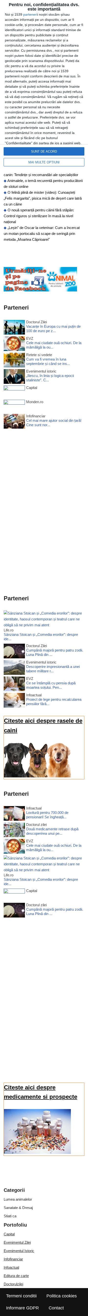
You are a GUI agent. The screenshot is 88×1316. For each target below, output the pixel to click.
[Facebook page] (40, 290)
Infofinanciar (13, 1259)
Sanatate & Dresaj (18, 1208)
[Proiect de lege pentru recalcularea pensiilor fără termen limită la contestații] (14, 701)
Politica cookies (61, 1295)
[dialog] (44, 85)
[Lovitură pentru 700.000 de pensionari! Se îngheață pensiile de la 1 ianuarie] (14, 814)
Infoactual (11, 1267)
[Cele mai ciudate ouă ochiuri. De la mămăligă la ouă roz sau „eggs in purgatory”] (14, 344)
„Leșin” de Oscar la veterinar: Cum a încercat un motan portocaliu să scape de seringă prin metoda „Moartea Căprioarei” (42, 233)
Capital (9, 1234)
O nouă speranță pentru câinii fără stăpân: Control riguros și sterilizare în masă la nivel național (39, 216)
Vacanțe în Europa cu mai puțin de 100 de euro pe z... (53, 328)
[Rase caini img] (37, 776)
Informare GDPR (22, 1307)
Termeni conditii (21, 1295)
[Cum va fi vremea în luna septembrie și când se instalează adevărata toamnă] (14, 361)
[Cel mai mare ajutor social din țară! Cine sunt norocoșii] (14, 422)
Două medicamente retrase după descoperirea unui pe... (52, 831)
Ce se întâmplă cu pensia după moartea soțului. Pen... (51, 685)
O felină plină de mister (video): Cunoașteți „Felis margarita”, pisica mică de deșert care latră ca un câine (43, 198)
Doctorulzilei (13, 1284)
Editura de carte (16, 1276)
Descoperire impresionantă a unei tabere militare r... (53, 668)
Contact (56, 1307)
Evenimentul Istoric (19, 1251)
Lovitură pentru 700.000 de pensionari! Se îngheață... (47, 814)
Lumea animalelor (18, 1199)
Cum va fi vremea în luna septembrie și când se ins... (48, 361)
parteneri (30, 14)
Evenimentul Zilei (17, 1242)
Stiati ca (10, 1216)
